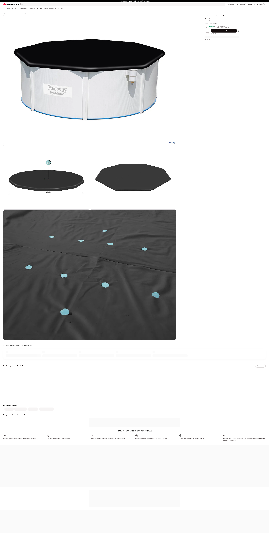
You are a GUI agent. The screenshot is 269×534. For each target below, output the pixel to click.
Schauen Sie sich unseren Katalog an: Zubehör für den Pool (17, 345)
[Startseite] (3, 13)
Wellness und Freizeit (9, 13)
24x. (216, 33)
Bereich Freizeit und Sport (20, 13)
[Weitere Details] (217, 33)
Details (206, 23)
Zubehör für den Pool (38, 13)
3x (210, 33)
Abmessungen (213, 23)
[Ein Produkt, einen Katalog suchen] (22, 4)
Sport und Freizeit (29, 13)
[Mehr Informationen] (228, 27)
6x (211, 33)
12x (213, 33)
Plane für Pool (46, 13)
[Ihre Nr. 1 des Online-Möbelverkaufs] (11, 4)
